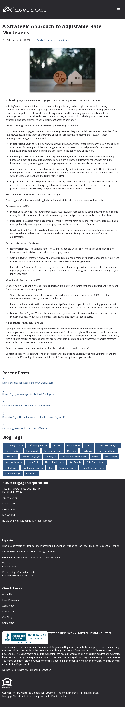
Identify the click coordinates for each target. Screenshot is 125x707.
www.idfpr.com (10, 566)
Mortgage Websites (13, 696)
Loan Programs (10, 599)
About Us (7, 594)
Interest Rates (63, 40)
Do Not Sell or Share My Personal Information (26, 669)
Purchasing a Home (46, 40)
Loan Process (9, 611)
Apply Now (8, 605)
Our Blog (7, 617)
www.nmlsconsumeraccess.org (18, 575)
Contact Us (8, 622)
